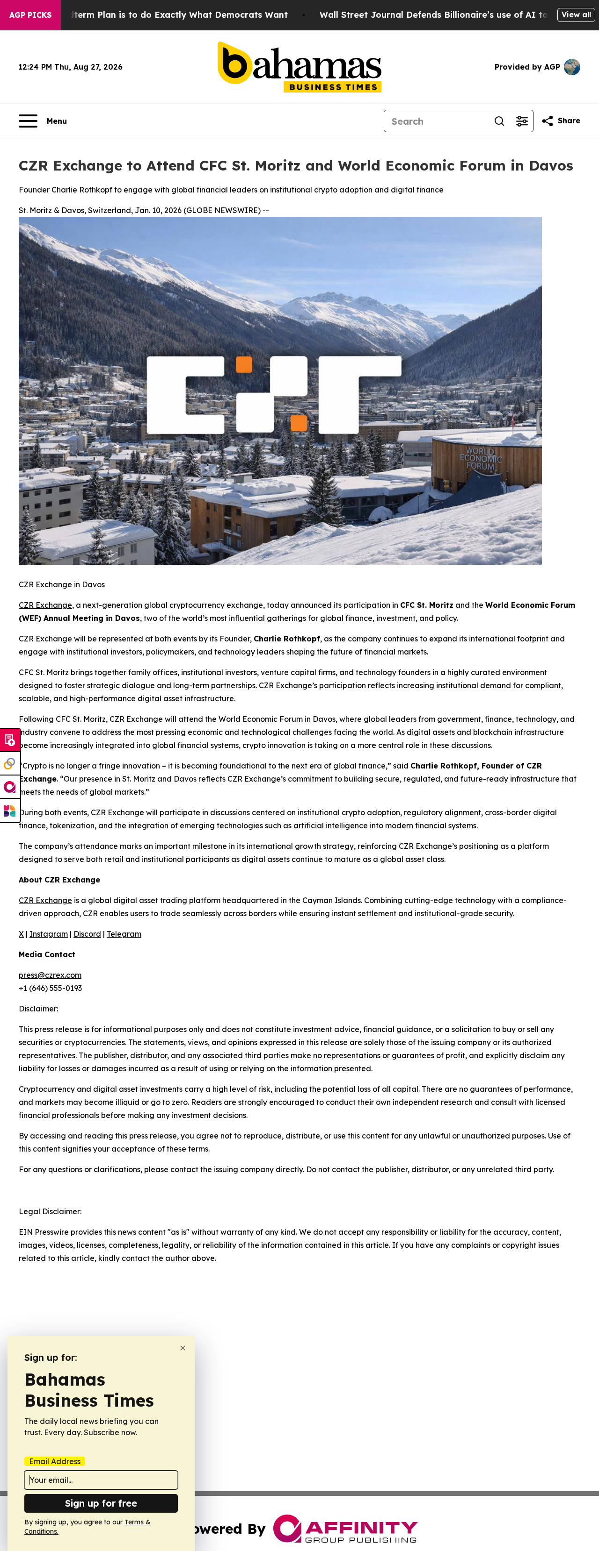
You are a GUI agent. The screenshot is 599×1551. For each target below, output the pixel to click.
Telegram (124, 934)
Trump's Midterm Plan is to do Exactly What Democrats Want (155, 14)
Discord (87, 934)
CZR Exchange (45, 605)
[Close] (182, 1348)
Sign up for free (101, 1503)
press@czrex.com (50, 975)
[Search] (499, 121)
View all (576, 14)
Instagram (48, 934)
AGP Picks (30, 15)
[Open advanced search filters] (522, 121)
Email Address (54, 1461)
